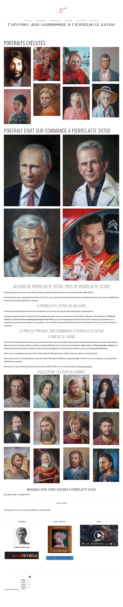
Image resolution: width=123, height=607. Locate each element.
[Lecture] (83, 544)
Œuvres (68, 20)
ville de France (85, 358)
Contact (94, 20)
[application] (99, 535)
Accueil (28, 20)
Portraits (55, 20)
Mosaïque (41, 20)
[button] (99, 535)
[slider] (97, 543)
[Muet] (111, 544)
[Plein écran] (115, 544)
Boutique (81, 20)
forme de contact (85, 366)
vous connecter (20, 510)
